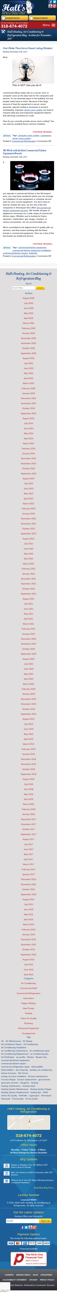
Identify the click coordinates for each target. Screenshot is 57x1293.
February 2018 (28, 809)
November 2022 (28, 524)
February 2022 (28, 568)
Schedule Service (13, 18)
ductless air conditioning (41, 1070)
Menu (46, 25)
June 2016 (28, 909)
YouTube (50, 6)
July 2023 (28, 483)
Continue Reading (42, 132)
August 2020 (28, 659)
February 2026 (28, 328)
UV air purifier (31, 1099)
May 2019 (28, 734)
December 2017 (28, 819)
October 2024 (28, 408)
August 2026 (28, 298)
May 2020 (28, 674)
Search (40, 288)
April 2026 (28, 318)
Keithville (33, 253)
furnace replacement (27, 1079)
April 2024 (28, 438)
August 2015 (28, 959)
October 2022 (28, 528)
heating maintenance (11, 1086)
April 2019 (28, 739)
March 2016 (28, 924)
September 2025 (28, 353)
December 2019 (28, 699)
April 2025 (28, 378)
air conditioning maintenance (14, 1051)
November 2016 (28, 884)
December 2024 (28, 398)
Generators (28, 998)
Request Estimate (40, 18)
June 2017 (28, 849)
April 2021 (28, 619)
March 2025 (28, 383)
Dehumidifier (37, 1067)
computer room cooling (28, 135)
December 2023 (28, 458)
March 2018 (28, 804)
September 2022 (28, 533)
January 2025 (28, 393)
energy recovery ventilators (13, 1076)
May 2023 (28, 493)
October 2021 (28, 589)
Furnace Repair (8, 1079)
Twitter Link (7, 135)
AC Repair (27, 1041)
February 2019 (28, 749)
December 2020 (28, 639)
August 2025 (28, 358)
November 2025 (28, 343)
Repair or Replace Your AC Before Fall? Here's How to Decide (29, 1166)
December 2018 (28, 759)
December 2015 (28, 939)
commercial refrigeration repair (15, 1067)
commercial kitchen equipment (32, 247)
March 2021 (28, 624)
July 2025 (28, 363)
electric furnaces (8, 1073)
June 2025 (28, 368)
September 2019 (28, 714)
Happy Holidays (28, 1003)
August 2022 (28, 539)
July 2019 (28, 724)
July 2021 (28, 604)
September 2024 (28, 413)
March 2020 (28, 684)
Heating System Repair (40, 1089)
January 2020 (28, 694)
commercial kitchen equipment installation (31, 250)
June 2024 (28, 428)
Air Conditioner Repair (11, 1044)
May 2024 (28, 433)
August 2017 (28, 839)
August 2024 (28, 418)
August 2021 (28, 599)
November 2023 (28, 463)
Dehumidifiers (7, 1070)
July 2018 (28, 784)
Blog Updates (28, 1159)
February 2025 (28, 388)
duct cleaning (22, 1070)
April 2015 (28, 974)
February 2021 (28, 629)
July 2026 (28, 303)
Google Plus (54, 6)
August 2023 (28, 478)
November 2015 (28, 944)
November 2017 (28, 824)
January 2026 (28, 333)
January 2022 (28, 574)
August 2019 (28, 719)
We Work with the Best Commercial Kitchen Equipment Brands (24, 152)
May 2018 (28, 794)
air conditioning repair (40, 1051)
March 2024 (28, 443)
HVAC (45, 1092)
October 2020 (28, 649)
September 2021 (28, 594)
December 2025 (28, 338)
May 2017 (28, 854)
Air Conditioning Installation (13, 1047)
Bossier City (41, 1057)
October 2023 (28, 468)
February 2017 (28, 869)
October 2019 (28, 709)
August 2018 (28, 779)
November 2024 (28, 403)
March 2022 (28, 564)
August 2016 (28, 899)
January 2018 (28, 814)
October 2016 (28, 889)
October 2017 (28, 829)
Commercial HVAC (28, 988)
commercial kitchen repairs (15, 253)
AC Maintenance (13, 1041)
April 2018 (28, 799)
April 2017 (28, 859)
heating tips (35, 1092)
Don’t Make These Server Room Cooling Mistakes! (27, 48)
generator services (9, 1083)
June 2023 (28, 488)
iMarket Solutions (15, 1285)
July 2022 (28, 543)
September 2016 (28, 894)
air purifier (21, 1057)
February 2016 (28, 929)
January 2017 (28, 874)
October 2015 (28, 949)
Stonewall (5, 1099)
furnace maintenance (38, 1076)
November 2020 (28, 644)
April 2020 (28, 679)
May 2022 (28, 553)
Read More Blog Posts (43, 1188)
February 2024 (28, 448)
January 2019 (28, 754)
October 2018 (28, 769)
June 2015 (28, 969)
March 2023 (28, 503)
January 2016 (28, 934)
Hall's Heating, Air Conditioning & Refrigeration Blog (28, 276)
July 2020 (28, 664)
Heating (28, 1013)
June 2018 (28, 789)
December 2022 (28, 518)
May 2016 (28, 914)
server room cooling (33, 110)
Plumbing (28, 1023)
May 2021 (28, 614)
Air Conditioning (28, 983)
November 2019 (28, 704)
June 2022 (28, 549)
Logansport (45, 135)
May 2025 (28, 373)
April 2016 (28, 919)
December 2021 (28, 579)
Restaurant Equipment (28, 1028)
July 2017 (28, 844)
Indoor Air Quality (29, 1018)
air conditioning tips (39, 1054)
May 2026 (28, 313)
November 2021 (28, 583)
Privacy (3, 1290)
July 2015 (28, 964)
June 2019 (28, 729)
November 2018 (28, 764)
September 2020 (28, 654)
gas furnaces (44, 1079)
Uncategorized (28, 1033)
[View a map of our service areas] (29, 1122)
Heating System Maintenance (14, 1089)
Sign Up (45, 1220)
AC (2, 1041)
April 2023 (28, 498)
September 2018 (28, 774)
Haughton (24, 1083)
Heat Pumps (28, 1008)
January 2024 (28, 453)
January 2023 (28, 513)
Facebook (50, 2)
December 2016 (28, 879)
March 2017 (28, 864)
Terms (7, 1290)
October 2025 (28, 348)
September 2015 (28, 954)
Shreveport (46, 1095)
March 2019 (28, 744)
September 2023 (28, 473)
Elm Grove (23, 1073)
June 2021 (28, 609)
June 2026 (28, 308)
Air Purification (7, 1057)
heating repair (28, 1086)
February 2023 (28, 508)
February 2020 (28, 689)
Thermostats (18, 1099)
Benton (30, 1057)
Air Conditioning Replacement (15, 1054)
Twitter (54, 2)
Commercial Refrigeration (24, 141)
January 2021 (28, 634)
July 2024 (28, 423)
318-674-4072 (14, 26)
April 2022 (28, 558)
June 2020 (28, 669)
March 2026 (28, 323)
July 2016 (28, 904)
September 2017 (28, 834)
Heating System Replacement (15, 1092)
